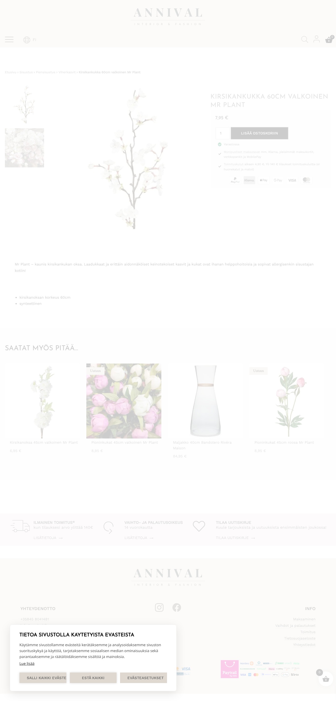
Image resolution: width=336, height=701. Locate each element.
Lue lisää (26, 663)
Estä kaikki (93, 678)
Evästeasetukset (145, 678)
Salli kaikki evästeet (46, 678)
